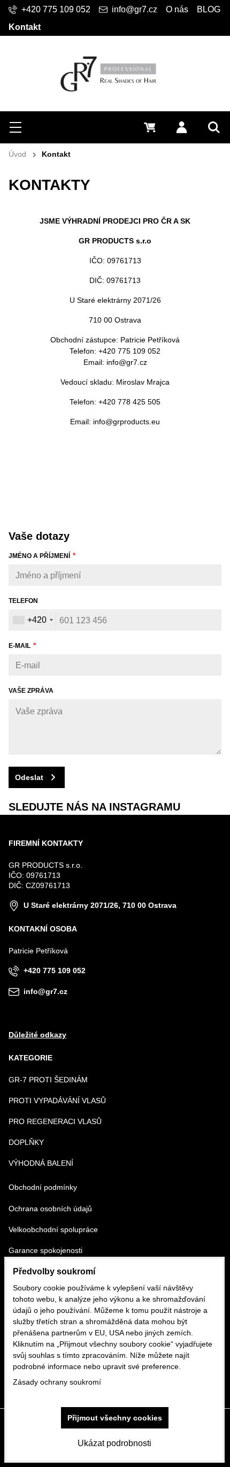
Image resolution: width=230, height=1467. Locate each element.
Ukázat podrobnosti (114, 1443)
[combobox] (32, 620)
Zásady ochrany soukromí (57, 1382)
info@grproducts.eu (126, 421)
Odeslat (29, 777)
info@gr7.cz (126, 362)
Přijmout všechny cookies (114, 1417)
